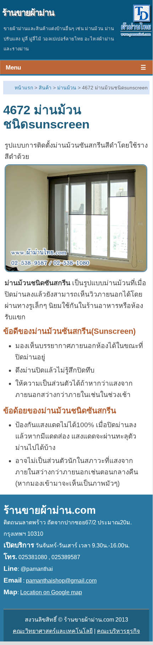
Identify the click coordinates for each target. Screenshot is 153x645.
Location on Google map (51, 592)
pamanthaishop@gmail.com (61, 581)
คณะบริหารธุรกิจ (118, 631)
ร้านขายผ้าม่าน (28, 12)
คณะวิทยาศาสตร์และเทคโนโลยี (53, 631)
